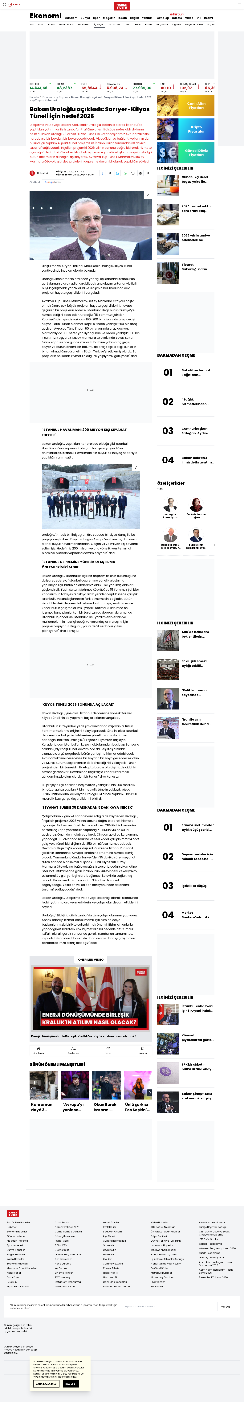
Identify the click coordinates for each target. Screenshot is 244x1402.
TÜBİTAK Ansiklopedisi (163, 1250)
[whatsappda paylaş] (125, 173)
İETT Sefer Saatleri (209, 1239)
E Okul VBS (61, 1245)
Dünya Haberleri (16, 1250)
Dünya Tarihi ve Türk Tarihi (166, 1240)
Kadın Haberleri (15, 1259)
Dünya (85, 18)
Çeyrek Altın (109, 1250)
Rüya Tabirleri (159, 1236)
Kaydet (225, 1307)
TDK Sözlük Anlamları (163, 1227)
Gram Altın (109, 1245)
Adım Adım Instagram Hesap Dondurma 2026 (216, 1263)
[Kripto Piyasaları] (185, 129)
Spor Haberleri (15, 1245)
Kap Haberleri (66, 24)
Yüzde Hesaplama (210, 1253)
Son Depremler (63, 1259)
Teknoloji (162, 18)
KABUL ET (71, 1383)
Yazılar (147, 18)
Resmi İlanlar (213, 18)
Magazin (109, 18)
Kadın (122, 18)
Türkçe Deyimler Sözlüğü (213, 1227)
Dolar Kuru (13, 1277)
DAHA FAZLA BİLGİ (46, 1383)
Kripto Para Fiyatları (18, 1286)
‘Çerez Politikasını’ (70, 1373)
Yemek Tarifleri (111, 1222)
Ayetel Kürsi (109, 1227)
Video (189, 18)
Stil (199, 18)
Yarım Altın (109, 1254)
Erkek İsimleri (158, 1282)
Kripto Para (84, 24)
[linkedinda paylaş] (118, 173)
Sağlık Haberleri (16, 1254)
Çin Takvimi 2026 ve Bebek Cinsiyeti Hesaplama (214, 1233)
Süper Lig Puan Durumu (116, 1286)
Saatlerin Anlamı (112, 1231)
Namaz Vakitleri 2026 (67, 1227)
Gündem (71, 18)
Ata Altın (107, 1259)
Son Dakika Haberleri (18, 1222)
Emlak (148, 24)
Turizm (127, 24)
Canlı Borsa (62, 1222)
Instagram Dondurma (68, 1282)
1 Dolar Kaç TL (110, 1272)
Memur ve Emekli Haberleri (22, 1268)
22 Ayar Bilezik (111, 1268)
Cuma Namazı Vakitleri (68, 1231)
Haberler (34, 97)
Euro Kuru (12, 1282)
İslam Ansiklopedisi (162, 1245)
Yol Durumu (61, 1268)
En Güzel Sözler (159, 1268)
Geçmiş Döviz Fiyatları (212, 1257)
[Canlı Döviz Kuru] (185, 152)
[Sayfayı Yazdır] (140, 173)
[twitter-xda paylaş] (110, 173)
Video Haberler (159, 1222)
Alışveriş (211, 24)
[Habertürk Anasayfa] (122, 5)
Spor (96, 18)
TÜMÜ (160, 489)
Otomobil (114, 24)
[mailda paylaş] (133, 173)
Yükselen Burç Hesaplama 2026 (217, 1248)
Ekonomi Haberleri (17, 1231)
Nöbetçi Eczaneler (65, 1236)
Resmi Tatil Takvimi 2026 (213, 1277)
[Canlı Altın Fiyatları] (185, 105)
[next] (150, 1092)
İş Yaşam (99, 24)
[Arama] (4, 4)
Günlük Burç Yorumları (68, 1254)
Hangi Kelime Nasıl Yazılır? (166, 1263)
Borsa (51, 24)
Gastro (177, 18)
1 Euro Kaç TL (110, 1277)
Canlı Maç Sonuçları (115, 1282)
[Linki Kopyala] (148, 173)
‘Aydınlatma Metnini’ (45, 1376)
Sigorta (176, 24)
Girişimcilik (162, 24)
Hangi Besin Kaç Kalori (164, 1254)
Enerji (138, 24)
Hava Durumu (63, 1263)
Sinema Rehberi (64, 1272)
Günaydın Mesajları (114, 1240)
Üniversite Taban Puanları (166, 1231)
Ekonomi (46, 16)
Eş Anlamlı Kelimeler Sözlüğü (167, 1259)
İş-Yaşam (62, 97)
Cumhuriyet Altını (113, 1263)
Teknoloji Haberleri (17, 1263)
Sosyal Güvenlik (194, 24)
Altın (32, 24)
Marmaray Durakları (162, 1277)
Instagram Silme (65, 1286)
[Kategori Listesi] (239, 4)
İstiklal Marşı (62, 1240)
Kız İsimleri (157, 1286)
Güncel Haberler (16, 1236)
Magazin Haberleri (17, 1240)
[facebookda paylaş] (102, 173)
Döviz (41, 24)
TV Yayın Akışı (63, 1277)
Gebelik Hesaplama (210, 1243)
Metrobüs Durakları (162, 1272)
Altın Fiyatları (14, 1272)
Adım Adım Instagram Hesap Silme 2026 (216, 1271)
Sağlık (134, 18)
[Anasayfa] (13, 1213)
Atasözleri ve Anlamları (212, 1222)
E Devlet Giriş (62, 1250)
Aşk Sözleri (109, 1236)
